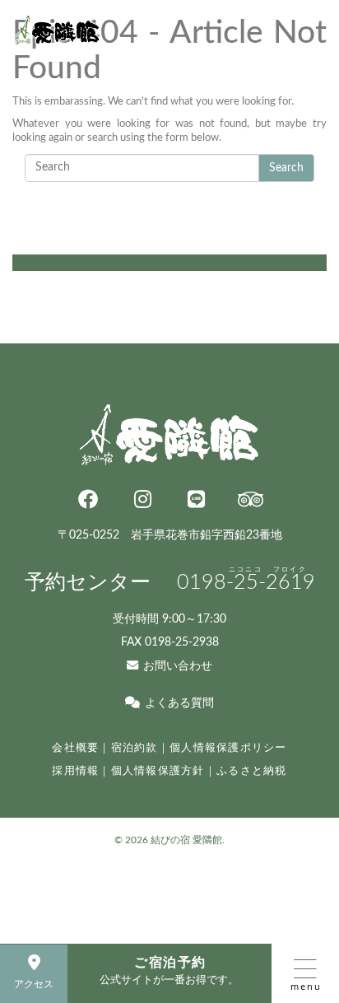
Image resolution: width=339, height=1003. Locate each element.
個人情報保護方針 (158, 771)
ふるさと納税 (251, 771)
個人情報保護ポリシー (228, 748)
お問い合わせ (177, 666)
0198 (246, 582)
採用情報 (75, 771)
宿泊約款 (134, 748)
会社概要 (75, 748)
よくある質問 (179, 703)
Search (286, 168)
